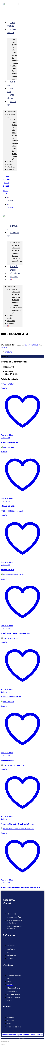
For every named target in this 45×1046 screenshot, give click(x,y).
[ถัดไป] (4, 1044)
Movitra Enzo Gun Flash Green (15, 633)
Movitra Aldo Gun (9, 442)
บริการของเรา (11, 31)
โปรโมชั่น (11, 83)
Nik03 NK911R (8, 506)
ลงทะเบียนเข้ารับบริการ (6, 181)
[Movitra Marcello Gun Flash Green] (15, 765)
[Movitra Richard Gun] (10, 638)
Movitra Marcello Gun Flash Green (17, 823)
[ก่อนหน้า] (2, 1044)
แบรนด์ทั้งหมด (33, 345)
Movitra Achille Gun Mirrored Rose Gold (20, 887)
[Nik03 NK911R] (7, 447)
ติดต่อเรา (11, 103)
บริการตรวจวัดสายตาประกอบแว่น (14, 72)
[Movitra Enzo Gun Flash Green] (13, 574)
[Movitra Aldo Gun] (8, 384)
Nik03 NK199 (7, 569)
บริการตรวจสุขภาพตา (14, 43)
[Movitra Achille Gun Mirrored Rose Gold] (17, 828)
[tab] (24, 352)
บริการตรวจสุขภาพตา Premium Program (16, 252)
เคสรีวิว (10, 90)
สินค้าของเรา (11, 24)
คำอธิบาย (8, 352)
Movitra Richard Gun (11, 696)
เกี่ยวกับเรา (10, 96)
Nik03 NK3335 (8, 760)
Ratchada (4, 347)
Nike (26, 345)
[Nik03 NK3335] (7, 701)
